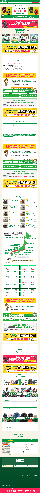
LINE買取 (22, 474)
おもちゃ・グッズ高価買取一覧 (6, 408)
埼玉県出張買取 (28, 474)
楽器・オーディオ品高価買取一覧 (7, 427)
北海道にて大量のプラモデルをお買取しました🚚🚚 (15, 449)
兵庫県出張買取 (35, 475)
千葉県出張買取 (28, 475)
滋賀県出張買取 (35, 474)
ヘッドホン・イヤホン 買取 (4, 480)
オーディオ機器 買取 (10, 480)
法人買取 (22, 475)
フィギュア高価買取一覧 (6, 400)
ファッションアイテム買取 (16, 480)
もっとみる (10, 454)
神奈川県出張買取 (29, 476)
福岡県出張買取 (35, 476)
